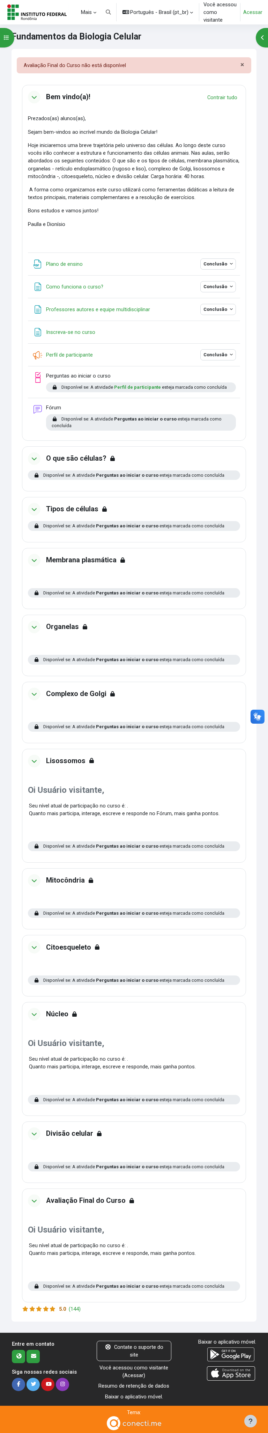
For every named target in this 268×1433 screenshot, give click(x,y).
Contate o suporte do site (138, 1351)
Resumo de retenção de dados (133, 1386)
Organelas (62, 627)
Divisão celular (69, 1133)
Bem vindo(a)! (68, 97)
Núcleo (57, 1014)
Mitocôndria (65, 880)
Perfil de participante (137, 387)
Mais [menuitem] (86, 12)
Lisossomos (65, 761)
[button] (108, 12)
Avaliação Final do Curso (86, 1201)
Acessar (252, 12)
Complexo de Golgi (76, 694)
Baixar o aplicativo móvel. (134, 1397)
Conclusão (215, 263)
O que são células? (76, 458)
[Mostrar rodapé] (250, 1421)
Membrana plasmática (81, 560)
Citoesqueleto (68, 947)
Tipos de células (72, 509)
